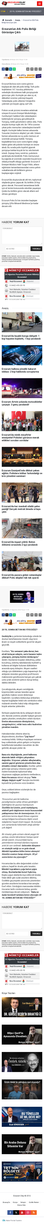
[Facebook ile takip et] (10, 1212)
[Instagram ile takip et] (28, 1212)
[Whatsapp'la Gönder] (14, 69)
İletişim (23, 1202)
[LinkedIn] (10, 69)
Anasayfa (8, 20)
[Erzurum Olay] (13, 3)
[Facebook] (3, 69)
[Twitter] (6, 69)
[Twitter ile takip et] (16, 1212)
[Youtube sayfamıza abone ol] (22, 1212)
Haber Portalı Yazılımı (14, 1220)
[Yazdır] (27, 69)
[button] (31, 69)
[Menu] (40, 4)
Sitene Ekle (21, 1205)
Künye (15, 1202)
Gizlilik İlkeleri (34, 1202)
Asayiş (17, 20)
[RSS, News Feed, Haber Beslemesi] (34, 1212)
